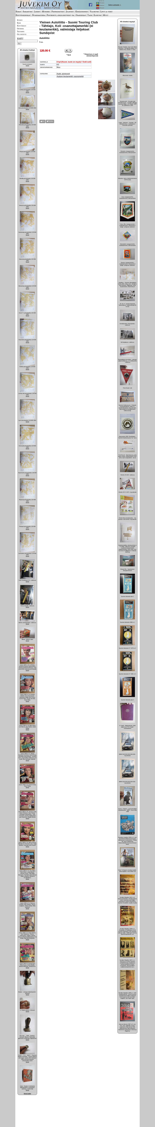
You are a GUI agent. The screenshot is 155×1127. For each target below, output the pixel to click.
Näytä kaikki (27, 1093)
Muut (105, 15)
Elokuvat (98, 15)
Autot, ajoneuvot (63, 74)
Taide (89, 15)
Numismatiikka (38, 15)
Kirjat (18, 11)
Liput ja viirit (106, 11)
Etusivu (19, 20)
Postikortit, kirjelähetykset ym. (60, 15)
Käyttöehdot (21, 26)
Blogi (19, 23)
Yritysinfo (20, 31)
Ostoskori (20, 28)
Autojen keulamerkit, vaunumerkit (70, 76)
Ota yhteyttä (21, 34)
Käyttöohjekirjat (23, 15)
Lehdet (37, 11)
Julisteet (70, 11)
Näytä (27, 65)
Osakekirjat (81, 15)
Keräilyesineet (81, 11)
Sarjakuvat (27, 11)
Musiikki (46, 11)
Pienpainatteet (57, 11)
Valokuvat (94, 11)
